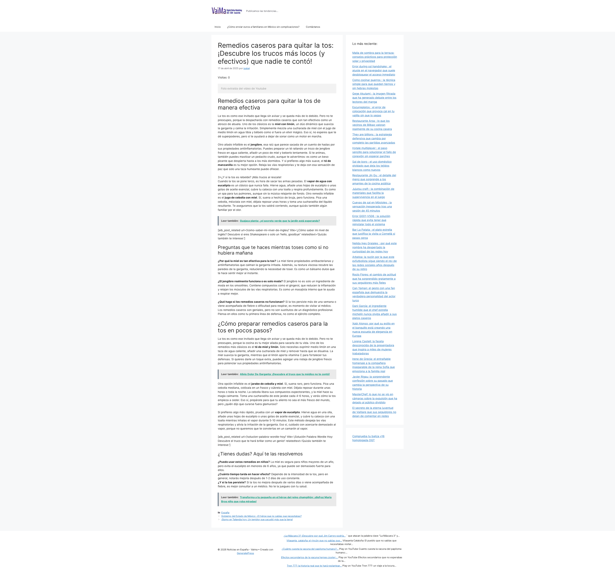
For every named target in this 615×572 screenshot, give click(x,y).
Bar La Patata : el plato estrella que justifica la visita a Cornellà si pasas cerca (373, 233)
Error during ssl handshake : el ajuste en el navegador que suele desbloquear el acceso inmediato (373, 70)
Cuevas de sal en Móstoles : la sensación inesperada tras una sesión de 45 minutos (372, 206)
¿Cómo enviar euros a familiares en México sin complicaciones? (263, 26)
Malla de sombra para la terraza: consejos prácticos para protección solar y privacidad (374, 57)
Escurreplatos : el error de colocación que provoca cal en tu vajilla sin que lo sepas (373, 111)
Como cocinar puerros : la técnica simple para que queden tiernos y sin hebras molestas (373, 84)
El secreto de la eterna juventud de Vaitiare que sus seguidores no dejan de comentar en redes (374, 412)
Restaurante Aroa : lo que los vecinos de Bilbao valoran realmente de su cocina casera (372, 125)
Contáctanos (313, 26)
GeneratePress (245, 553)
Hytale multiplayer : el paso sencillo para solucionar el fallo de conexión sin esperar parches (374, 152)
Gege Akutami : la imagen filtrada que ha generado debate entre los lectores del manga (374, 97)
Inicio (218, 26)
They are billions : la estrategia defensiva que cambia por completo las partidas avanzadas (373, 138)
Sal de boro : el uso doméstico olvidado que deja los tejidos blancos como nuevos (372, 165)
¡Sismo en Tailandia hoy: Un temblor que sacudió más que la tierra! (257, 519)
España (225, 512)
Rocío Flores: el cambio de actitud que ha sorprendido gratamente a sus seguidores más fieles (374, 278)
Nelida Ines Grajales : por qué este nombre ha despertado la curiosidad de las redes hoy (374, 247)
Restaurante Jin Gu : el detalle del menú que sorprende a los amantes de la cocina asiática (374, 179)
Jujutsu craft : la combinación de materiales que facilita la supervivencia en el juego (373, 193)
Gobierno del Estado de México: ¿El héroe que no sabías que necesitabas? (261, 516)
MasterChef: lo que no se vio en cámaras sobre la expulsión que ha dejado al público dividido (374, 398)
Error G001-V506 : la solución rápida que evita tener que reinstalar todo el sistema (371, 220)
